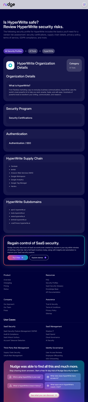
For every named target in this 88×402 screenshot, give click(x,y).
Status (6, 289)
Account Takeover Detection (14, 340)
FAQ (47, 280)
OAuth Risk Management (13, 355)
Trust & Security (52, 304)
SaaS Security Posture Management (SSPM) (20, 331)
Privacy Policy (51, 310)
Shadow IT (50, 331)
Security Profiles (52, 283)
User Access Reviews (54, 352)
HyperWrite (48, 51)
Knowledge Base (52, 289)
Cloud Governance (53, 337)
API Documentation (53, 292)
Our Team (7, 307)
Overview (7, 280)
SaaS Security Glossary (54, 286)
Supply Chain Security (12, 352)
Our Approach (9, 304)
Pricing (6, 286)
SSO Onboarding (52, 359)
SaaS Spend (50, 334)
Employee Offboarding (54, 355)
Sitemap (49, 313)
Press (6, 310)
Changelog (8, 283)
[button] (84, 4)
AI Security (50, 340)
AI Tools (32, 51)
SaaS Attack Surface (11, 337)
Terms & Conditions (53, 307)
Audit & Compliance (11, 334)
